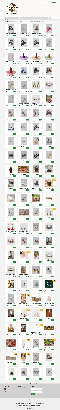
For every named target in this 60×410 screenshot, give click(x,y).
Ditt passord (32, 390)
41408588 (33, 403)
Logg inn (31, 383)
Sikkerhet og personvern (32, 401)
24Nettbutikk (31, 408)
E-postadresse (32, 387)
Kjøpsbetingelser (25, 401)
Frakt (21, 401)
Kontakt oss (35, 383)
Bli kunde (28, 383)
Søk (53, 2)
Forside (5, 19)
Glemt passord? (40, 394)
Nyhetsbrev (38, 401)
